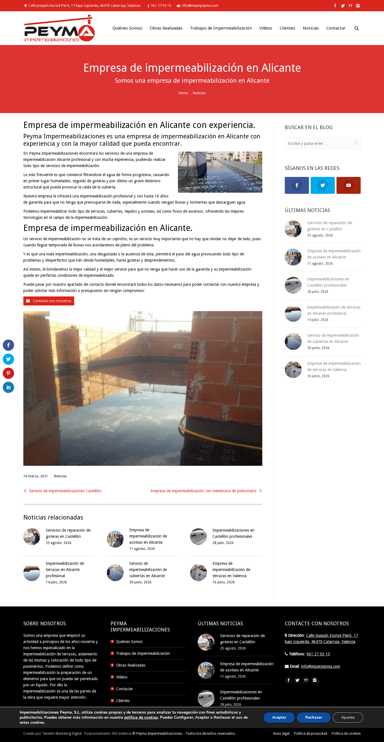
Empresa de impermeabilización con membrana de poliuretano (204, 491)
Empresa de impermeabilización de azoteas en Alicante (148, 536)
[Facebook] (334, 6)
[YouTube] (350, 6)
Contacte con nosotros (51, 300)
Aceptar (279, 717)
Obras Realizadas (130, 665)
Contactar (124, 689)
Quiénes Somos (129, 641)
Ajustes (348, 717)
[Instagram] (357, 6)
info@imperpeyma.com (200, 6)
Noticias (199, 93)
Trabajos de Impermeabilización (143, 653)
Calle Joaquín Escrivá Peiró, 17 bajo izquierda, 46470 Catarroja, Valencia (84, 6)
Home (183, 93)
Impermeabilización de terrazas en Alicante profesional (65, 569)
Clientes (123, 700)
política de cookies (141, 717)
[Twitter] (342, 6)
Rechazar (313, 717)
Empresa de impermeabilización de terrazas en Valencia (231, 569)
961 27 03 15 (161, 6)
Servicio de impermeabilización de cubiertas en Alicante (148, 569)
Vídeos (121, 677)
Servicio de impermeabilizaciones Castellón (65, 491)
